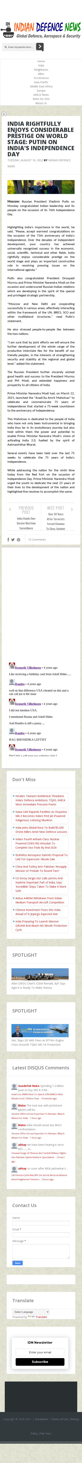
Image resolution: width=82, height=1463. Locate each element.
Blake (22, 1105)
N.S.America (41, 78)
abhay (22, 1144)
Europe (41, 90)
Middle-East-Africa (41, 86)
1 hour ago (35, 1118)
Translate (41, 1317)
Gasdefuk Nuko (28, 1086)
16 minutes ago (49, 1098)
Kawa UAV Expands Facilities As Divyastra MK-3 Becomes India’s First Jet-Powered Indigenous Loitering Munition (41, 816)
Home (41, 61)
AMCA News (41, 95)
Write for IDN (41, 99)
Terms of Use (59, 1419)
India (41, 65)
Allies (41, 74)
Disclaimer (41, 1419)
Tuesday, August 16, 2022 (25, 160)
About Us (41, 103)
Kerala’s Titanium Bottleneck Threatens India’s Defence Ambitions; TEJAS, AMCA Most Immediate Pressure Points (40, 800)
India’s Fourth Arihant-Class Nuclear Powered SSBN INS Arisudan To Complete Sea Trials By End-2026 (37, 843)
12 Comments (37, 539)
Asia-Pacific (41, 82)
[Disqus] (41, 605)
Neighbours (41, 69)
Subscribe (40, 1362)
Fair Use (45, 1433)
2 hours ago (48, 1179)
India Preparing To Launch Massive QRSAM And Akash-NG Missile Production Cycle (41, 926)
